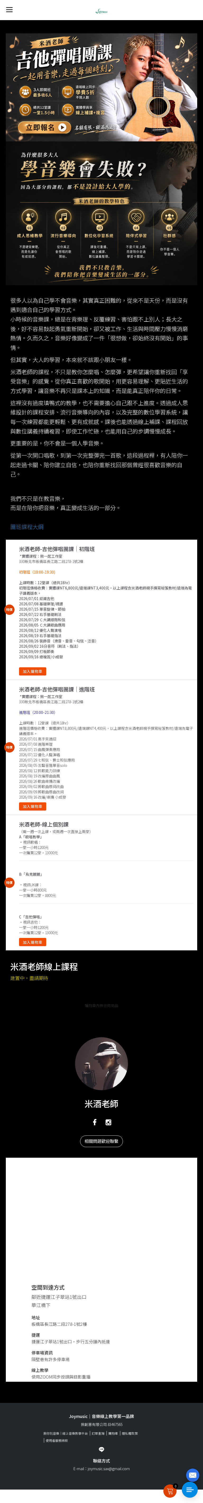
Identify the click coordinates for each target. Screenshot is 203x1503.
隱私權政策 (130, 1433)
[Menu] (9, 9)
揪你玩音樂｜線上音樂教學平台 (65, 1433)
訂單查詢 (98, 1433)
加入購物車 (33, 671)
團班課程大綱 (27, 527)
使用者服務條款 (57, 1440)
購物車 (113, 1433)
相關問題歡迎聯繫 (101, 1141)
